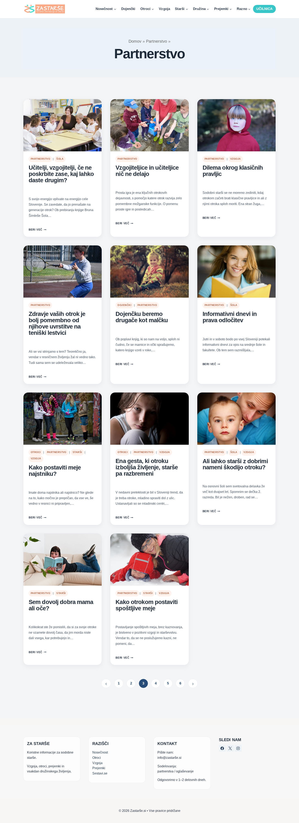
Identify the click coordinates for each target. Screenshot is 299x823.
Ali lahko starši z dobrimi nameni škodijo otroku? (235, 464)
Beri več (37, 229)
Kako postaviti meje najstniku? (55, 470)
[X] (230, 748)
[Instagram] (238, 748)
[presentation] (62, 125)
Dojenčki (128, 9)
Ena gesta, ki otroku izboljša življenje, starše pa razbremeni (147, 467)
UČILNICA (264, 9)
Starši (77, 452)
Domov (135, 41)
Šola (59, 158)
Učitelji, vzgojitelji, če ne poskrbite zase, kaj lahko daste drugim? (61, 174)
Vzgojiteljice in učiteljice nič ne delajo (147, 171)
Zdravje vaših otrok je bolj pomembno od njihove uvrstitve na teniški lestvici (57, 323)
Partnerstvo (156, 41)
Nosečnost (100, 752)
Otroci (36, 452)
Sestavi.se (99, 773)
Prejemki (98, 768)
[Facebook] (222, 748)
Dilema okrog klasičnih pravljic (233, 171)
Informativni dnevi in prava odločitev (230, 317)
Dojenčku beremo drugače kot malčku (142, 317)
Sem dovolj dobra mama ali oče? (61, 605)
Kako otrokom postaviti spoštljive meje (147, 605)
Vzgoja (164, 9)
